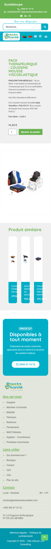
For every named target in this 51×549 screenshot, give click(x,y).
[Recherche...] (22, 26)
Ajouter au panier (30, 131)
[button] (45, 36)
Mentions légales (18, 532)
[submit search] (45, 26)
